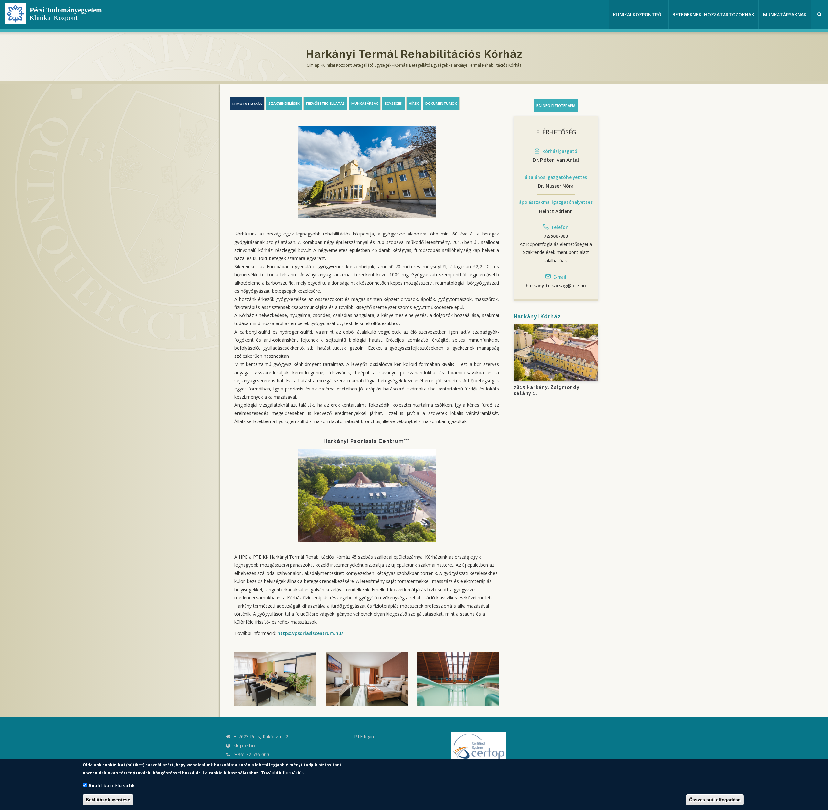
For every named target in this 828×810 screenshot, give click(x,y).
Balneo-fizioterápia (555, 105)
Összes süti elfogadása (715, 799)
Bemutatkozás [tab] (247, 103)
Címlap (313, 65)
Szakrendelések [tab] (284, 103)
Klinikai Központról (638, 14)
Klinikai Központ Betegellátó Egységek (356, 65)
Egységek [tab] (393, 103)
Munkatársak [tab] (364, 103)
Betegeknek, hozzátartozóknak (713, 14)
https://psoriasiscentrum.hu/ (310, 633)
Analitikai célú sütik (111, 786)
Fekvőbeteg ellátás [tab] (325, 103)
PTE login (364, 736)
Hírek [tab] (414, 103)
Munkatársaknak (785, 14)
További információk (282, 773)
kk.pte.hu (244, 745)
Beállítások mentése (108, 799)
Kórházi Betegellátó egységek (421, 65)
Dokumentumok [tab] (441, 103)
